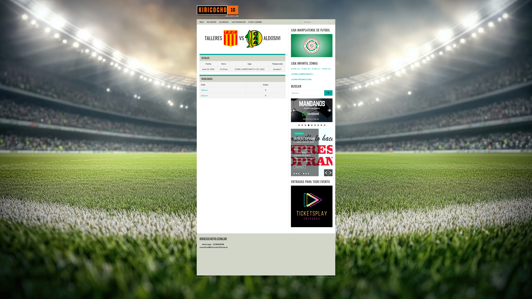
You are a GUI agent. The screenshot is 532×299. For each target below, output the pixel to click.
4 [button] (301, 174)
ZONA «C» (316, 69)
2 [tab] (302, 125)
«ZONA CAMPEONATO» (302, 74)
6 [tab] (315, 125)
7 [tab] (318, 125)
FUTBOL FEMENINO (255, 21)
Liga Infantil (224, 21)
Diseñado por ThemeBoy (325, 277)
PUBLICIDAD (299, 132)
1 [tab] (299, 125)
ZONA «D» (326, 69)
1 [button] (294, 174)
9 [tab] (324, 125)
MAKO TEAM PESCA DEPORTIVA (304, 139)
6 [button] (306, 174)
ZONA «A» (295, 69)
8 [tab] (321, 125)
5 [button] (304, 174)
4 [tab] (308, 125)
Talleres (204, 90)
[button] (326, 172)
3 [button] (299, 174)
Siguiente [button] (329, 110)
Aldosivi (204, 95)
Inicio (202, 21)
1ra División (211, 21)
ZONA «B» (305, 69)
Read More (300, 167)
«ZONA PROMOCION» (301, 79)
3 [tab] (305, 125)
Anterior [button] (294, 110)
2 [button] (296, 174)
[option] (311, 152)
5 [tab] (312, 125)
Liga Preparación (238, 21)
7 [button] (308, 174)
